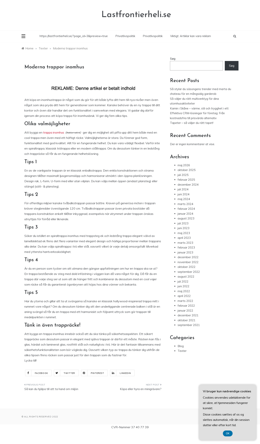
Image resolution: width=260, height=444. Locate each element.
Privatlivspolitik (125, 36)
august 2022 (186, 276)
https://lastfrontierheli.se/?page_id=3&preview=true (74, 36)
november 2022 (188, 262)
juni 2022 (183, 286)
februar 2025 (186, 179)
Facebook (41, 373)
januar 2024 (185, 213)
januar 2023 (185, 252)
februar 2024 (186, 209)
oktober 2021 (186, 320)
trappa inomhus (53, 132)
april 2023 (184, 238)
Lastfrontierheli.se (136, 15)
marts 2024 (185, 204)
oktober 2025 (186, 170)
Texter (182, 351)
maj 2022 (184, 291)
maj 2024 (184, 199)
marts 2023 (185, 243)
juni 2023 (183, 228)
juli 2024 (183, 189)
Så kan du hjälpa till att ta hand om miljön (51, 389)
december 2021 (188, 315)
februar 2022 (186, 305)
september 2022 (189, 272)
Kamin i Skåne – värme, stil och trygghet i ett (199, 108)
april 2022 (184, 296)
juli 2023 (183, 223)
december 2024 (188, 184)
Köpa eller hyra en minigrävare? (140, 389)
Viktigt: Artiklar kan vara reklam (190, 36)
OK (228, 433)
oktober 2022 (186, 267)
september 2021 (189, 325)
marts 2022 (185, 301)
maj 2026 (184, 165)
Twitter (69, 373)
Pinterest (97, 373)
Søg (172, 58)
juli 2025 (183, 175)
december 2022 (188, 257)
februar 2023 (186, 247)
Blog (181, 346)
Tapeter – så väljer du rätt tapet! (191, 123)
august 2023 (186, 218)
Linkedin (125, 373)
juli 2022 (183, 281)
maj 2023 (184, 233)
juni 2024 (183, 194)
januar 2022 (185, 310)
